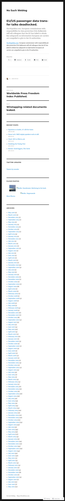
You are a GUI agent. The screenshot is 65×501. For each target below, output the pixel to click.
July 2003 (11, 427)
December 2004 (13, 386)
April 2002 (11, 460)
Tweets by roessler (13, 169)
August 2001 (12, 479)
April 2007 (11, 332)
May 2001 (11, 487)
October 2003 (12, 420)
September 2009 (13, 284)
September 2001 (13, 477)
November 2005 (13, 363)
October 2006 (12, 344)
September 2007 (13, 320)
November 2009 (13, 279)
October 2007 (12, 317)
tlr (9, 78)
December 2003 (13, 415)
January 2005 (12, 384)
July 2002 (11, 453)
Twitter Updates (14, 162)
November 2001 (13, 472)
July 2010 (11, 270)
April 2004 (11, 406)
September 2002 (13, 448)
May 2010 (11, 272)
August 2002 (12, 451)
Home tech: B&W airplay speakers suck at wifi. (23, 134)
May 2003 (11, 432)
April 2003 (11, 434)
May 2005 (11, 377)
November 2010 (13, 265)
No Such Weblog (17, 10)
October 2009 (12, 282)
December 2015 (13, 217)
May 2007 (11, 329)
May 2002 (11, 458)
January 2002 (12, 467)
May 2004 (11, 403)
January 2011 (12, 262)
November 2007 (13, 315)
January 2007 (12, 339)
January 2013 (12, 236)
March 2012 (12, 243)
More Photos (11, 196)
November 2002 (13, 444)
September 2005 (13, 367)
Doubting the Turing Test (16, 144)
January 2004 (12, 413)
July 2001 (11, 482)
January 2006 (12, 358)
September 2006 (13, 346)
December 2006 (13, 341)
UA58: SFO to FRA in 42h (16, 139)
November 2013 (13, 227)
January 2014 (12, 224)
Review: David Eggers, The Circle (19, 148)
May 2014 (11, 222)
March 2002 (12, 463)
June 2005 (11, 375)
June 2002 (11, 456)
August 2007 (12, 322)
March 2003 (12, 436)
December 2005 (13, 360)
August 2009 (12, 286)
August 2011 (12, 251)
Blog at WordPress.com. (23, 496)
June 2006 (11, 351)
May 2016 (11, 212)
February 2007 (13, 336)
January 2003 (12, 439)
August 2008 (12, 301)
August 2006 (12, 348)
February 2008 (13, 308)
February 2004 (13, 410)
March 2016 (12, 215)
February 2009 (13, 293)
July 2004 (11, 398)
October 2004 (12, 391)
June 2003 (11, 429)
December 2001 (13, 470)
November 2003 (13, 417)
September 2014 (13, 220)
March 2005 (12, 379)
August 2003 (12, 425)
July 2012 (11, 241)
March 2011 (12, 260)
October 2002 (12, 446)
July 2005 (11, 372)
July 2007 (11, 324)
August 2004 (12, 396)
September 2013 (13, 231)
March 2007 (12, 334)
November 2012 (13, 239)
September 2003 (13, 422)
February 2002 (13, 465)
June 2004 (11, 401)
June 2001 (11, 484)
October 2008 (12, 296)
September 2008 (13, 298)
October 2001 (12, 475)
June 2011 (11, 255)
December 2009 (13, 277)
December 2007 (13, 313)
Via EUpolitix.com (12, 43)
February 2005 (13, 382)
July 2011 (11, 253)
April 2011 (11, 258)
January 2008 (12, 310)
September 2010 (13, 267)
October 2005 (12, 365)
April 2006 (11, 353)
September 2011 (13, 248)
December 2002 (13, 441)
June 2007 (11, 327)
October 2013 (12, 229)
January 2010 (12, 274)
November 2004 (13, 389)
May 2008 (11, 305)
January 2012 (12, 246)
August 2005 (12, 370)
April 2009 (11, 289)
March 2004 (12, 408)
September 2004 (13, 394)
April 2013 (11, 234)
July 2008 (11, 303)
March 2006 (12, 355)
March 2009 (12, 291)
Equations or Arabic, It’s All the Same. (21, 129)
